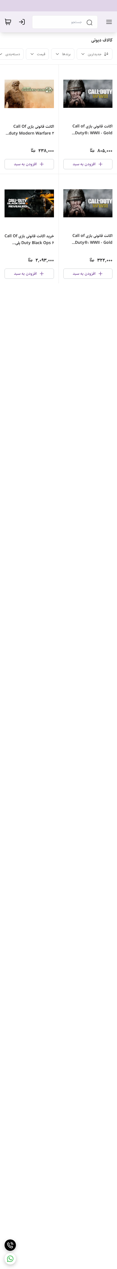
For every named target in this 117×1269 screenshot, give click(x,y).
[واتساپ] (10, 1258)
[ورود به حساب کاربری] (23, 22)
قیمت (41, 54)
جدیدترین (94, 54)
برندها (66, 54)
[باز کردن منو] (107, 21)
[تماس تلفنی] (10, 1245)
